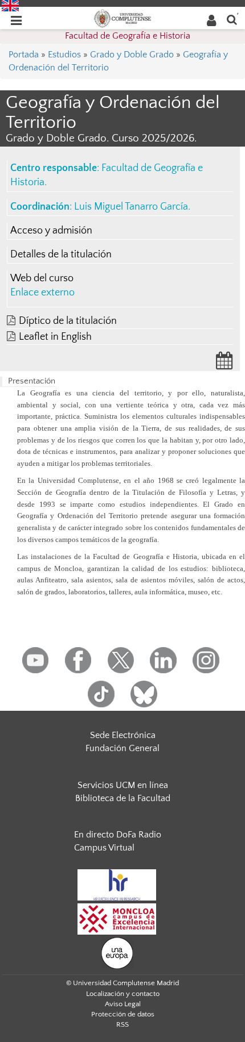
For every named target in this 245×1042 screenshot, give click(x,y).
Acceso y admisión (51, 230)
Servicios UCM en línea (122, 785)
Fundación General (122, 748)
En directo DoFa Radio (117, 835)
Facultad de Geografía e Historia (127, 36)
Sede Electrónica (123, 735)
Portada (24, 54)
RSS (122, 1024)
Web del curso (42, 278)
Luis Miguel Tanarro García (131, 206)
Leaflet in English (55, 337)
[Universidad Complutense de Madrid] (122, 17)
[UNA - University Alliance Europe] (117, 952)
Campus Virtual (104, 848)
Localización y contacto (123, 994)
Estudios (64, 54)
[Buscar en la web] (232, 19)
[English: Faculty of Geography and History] (10, 5)
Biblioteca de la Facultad (122, 798)
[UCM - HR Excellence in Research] (116, 884)
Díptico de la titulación (68, 321)
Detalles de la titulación (61, 254)
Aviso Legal (123, 1004)
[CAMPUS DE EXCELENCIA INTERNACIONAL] (116, 918)
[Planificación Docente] (224, 364)
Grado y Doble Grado (132, 54)
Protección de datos (122, 1014)
